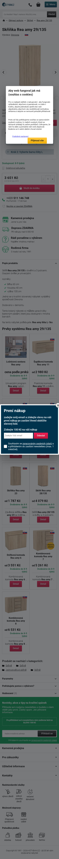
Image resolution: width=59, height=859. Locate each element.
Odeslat (41, 435)
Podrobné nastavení (20, 136)
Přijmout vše (37, 140)
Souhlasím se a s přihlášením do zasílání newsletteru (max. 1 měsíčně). (31, 446)
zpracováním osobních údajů (37, 443)
